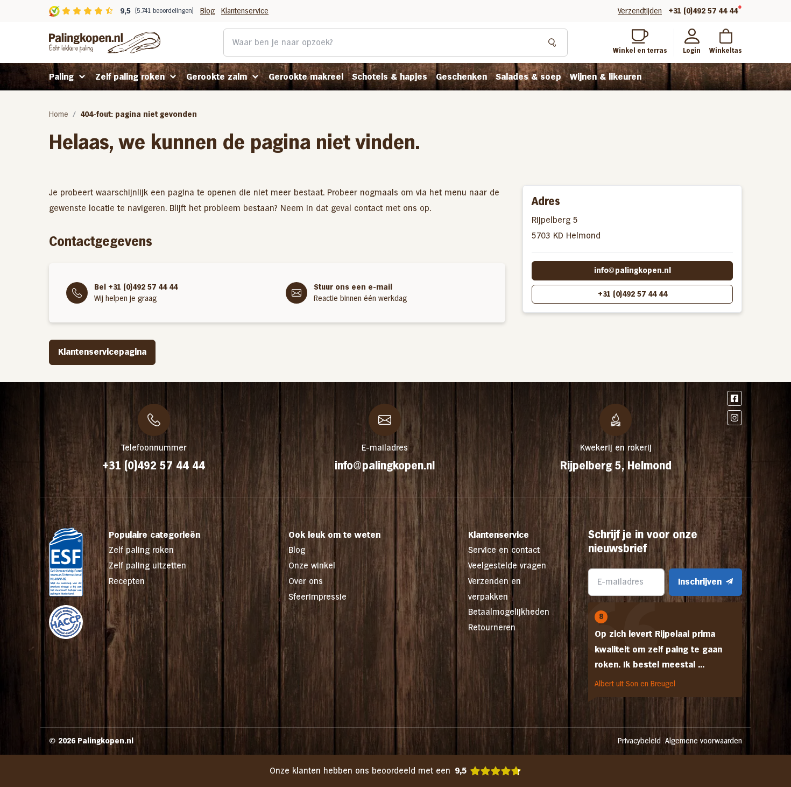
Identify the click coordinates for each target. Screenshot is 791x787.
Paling (61, 77)
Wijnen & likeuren (605, 77)
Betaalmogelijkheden (508, 612)
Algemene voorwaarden (703, 740)
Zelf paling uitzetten (147, 565)
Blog (207, 10)
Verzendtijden (640, 10)
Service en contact (504, 550)
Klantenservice (245, 10)
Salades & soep (528, 77)
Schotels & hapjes (389, 77)
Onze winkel (311, 565)
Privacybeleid (639, 740)
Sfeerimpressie (317, 597)
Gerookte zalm (216, 77)
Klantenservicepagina (102, 352)
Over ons (305, 581)
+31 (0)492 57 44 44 (703, 10)
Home (58, 114)
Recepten (127, 581)
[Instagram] (734, 417)
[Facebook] (734, 398)
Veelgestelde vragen (507, 565)
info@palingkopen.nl (632, 270)
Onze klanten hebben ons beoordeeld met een (368, 770)
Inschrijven (700, 582)
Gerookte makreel (306, 77)
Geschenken (461, 77)
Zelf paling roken (130, 77)
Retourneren (491, 627)
